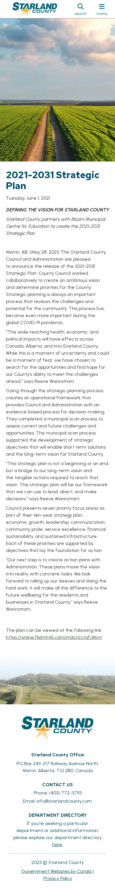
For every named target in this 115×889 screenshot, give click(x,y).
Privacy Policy (57, 878)
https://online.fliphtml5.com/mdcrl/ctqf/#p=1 (54, 637)
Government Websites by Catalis (56, 871)
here (57, 844)
